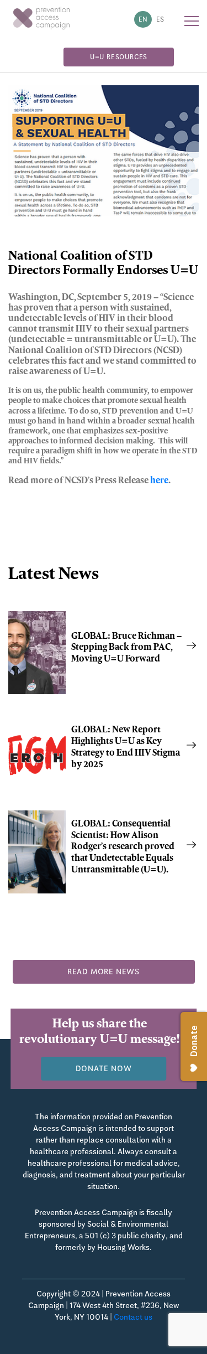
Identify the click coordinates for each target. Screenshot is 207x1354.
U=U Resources (118, 57)
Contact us (133, 1316)
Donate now (104, 1068)
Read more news (103, 971)
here (159, 481)
